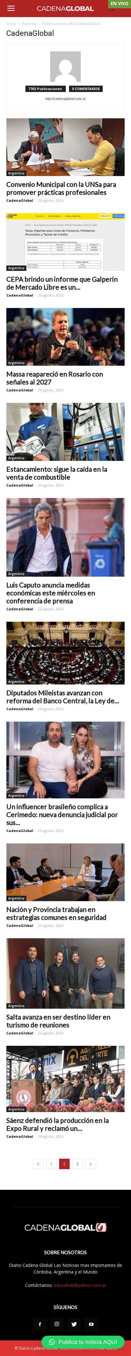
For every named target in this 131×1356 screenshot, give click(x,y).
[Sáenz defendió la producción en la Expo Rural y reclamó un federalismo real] (65, 1079)
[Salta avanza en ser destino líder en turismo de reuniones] (65, 973)
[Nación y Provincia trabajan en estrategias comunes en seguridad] (65, 872)
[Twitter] (74, 1324)
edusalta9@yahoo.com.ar (80, 1285)
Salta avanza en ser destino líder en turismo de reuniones (58, 1021)
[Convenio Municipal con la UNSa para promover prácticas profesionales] (65, 147)
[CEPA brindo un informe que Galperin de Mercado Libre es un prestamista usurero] (65, 242)
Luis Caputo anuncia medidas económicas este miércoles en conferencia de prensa (50, 593)
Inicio (11, 23)
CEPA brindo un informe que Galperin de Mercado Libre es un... (62, 283)
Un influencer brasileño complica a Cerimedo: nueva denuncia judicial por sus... (62, 814)
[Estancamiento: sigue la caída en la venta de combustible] (65, 432)
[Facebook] (39, 1324)
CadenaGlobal (19, 200)
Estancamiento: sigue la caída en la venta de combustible (56, 473)
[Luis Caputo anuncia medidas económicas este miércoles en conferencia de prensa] (65, 537)
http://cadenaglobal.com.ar (65, 99)
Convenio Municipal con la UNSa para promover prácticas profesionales (61, 188)
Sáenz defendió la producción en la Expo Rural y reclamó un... (57, 1124)
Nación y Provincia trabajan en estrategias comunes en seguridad (56, 913)
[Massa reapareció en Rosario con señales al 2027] (65, 337)
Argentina (16, 173)
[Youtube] (91, 1324)
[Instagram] (57, 1324)
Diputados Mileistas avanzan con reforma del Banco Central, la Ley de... (62, 696)
